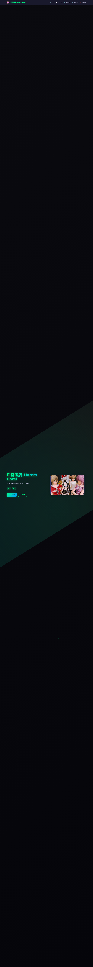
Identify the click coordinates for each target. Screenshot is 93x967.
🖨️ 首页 (52, 2)
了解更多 (22, 495)
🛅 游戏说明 (59, 2)
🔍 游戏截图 (75, 2)
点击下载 (12, 495)
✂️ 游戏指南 (67, 2)
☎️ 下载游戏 (83, 2)
